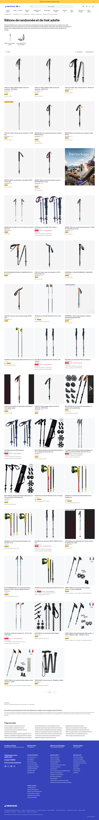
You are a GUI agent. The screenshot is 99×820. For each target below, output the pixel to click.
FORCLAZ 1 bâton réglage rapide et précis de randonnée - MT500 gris (16, 88)
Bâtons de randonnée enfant (10, 44)
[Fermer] (94, 2)
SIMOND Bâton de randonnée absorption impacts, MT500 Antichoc (48, 133)
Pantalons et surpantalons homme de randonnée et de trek (49, 731)
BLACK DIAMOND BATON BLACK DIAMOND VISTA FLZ (18, 272)
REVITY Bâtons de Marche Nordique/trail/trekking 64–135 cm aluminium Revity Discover (49, 451)
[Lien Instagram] (14, 766)
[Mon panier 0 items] (93, 6)
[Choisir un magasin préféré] (83, 6)
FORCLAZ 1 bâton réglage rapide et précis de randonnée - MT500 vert (47, 88)
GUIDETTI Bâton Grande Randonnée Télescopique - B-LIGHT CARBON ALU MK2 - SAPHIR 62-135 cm (79, 634)
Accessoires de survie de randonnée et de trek (15, 729)
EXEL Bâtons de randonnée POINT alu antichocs (78, 359)
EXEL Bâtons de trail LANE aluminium (14, 450)
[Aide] (86, 6)
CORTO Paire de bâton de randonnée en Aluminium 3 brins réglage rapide (18, 407)
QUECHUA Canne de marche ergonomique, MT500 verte (18, 316)
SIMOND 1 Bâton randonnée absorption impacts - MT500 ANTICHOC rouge (48, 180)
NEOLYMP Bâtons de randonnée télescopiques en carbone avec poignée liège (78, 407)
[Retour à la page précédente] (44, 692)
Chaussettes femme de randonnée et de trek (76, 733)
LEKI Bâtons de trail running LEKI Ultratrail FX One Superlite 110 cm (17, 541)
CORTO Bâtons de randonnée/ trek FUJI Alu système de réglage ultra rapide (79, 541)
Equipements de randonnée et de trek (75, 725)
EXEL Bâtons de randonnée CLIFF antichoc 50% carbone (48, 360)
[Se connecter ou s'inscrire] (89, 6)
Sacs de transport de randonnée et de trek (14, 725)
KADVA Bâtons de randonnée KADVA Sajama (47, 633)
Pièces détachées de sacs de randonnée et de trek (47, 725)
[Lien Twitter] (8, 766)
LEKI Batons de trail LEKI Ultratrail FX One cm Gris (48, 316)
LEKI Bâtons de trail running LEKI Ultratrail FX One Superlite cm (78, 496)
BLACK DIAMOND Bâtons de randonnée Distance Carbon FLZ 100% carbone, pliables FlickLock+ (17, 588)
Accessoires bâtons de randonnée (21, 44)
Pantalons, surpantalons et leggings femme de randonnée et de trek (20, 735)
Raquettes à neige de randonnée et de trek (45, 737)
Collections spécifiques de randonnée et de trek (77, 729)
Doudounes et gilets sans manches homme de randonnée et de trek (51, 727)
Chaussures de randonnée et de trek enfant (76, 727)
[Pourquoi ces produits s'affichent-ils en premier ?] (76, 52)
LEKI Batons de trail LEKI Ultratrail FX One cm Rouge (48, 495)
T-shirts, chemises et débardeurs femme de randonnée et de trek (51, 729)
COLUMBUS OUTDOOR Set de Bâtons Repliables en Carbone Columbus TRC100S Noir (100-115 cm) (79, 451)
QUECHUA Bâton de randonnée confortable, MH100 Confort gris (18, 180)
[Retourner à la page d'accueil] (12, 6)
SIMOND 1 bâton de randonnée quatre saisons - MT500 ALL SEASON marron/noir (80, 228)
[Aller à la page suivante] (54, 692)
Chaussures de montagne (10, 731)
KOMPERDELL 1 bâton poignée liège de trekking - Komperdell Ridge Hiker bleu (78, 316)
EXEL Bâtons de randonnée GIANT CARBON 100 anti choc (49, 541)
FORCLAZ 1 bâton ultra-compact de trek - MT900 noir (79, 87)
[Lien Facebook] (5, 766)
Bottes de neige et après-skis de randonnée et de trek (79, 731)
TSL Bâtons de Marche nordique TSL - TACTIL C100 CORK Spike (18, 634)
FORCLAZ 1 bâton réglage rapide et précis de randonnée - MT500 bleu (47, 407)
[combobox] (90, 52)
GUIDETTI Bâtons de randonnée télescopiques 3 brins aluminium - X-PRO (19, 681)
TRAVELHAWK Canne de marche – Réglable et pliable (49, 680)
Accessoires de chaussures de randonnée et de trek (47, 735)
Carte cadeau (89, 11)
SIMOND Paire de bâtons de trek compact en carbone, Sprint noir (19, 228)
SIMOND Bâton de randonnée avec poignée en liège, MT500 (79, 133)
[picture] (19, 70)
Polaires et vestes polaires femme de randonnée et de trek (49, 733)
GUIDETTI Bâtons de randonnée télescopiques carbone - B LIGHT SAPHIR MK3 (77, 588)
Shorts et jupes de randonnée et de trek (75, 735)
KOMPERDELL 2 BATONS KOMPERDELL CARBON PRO (79, 272)
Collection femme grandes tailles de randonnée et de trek (18, 733)
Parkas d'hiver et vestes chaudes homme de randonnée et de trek (20, 737)
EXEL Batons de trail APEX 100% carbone (46, 227)
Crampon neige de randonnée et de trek (14, 727)
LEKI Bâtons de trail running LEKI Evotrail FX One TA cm (19, 359)
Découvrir (80, 181)
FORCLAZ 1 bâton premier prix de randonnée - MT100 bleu (18, 133)
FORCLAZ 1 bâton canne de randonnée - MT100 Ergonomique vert (47, 273)
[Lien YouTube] (11, 766)
